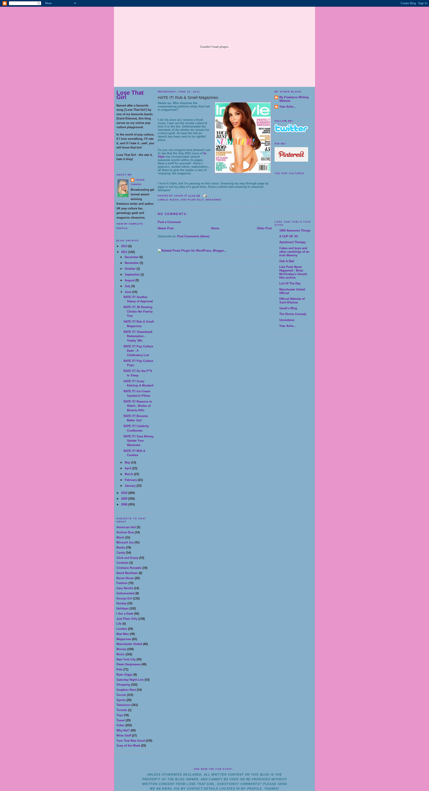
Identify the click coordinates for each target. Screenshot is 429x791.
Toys (119, 715)
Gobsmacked (125, 593)
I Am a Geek (124, 613)
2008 (124, 504)
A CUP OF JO (288, 236)
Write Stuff (123, 735)
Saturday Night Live (130, 679)
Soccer (121, 695)
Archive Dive (125, 532)
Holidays (122, 608)
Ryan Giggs (124, 674)
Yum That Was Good (130, 740)
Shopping (123, 684)
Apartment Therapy (292, 242)
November (132, 263)
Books (120, 547)
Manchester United (129, 644)
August (130, 280)
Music (120, 654)
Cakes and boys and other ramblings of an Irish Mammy (294, 251)
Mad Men (122, 634)
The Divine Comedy (292, 314)
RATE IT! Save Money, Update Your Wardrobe (139, 441)
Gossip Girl (124, 598)
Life (119, 623)
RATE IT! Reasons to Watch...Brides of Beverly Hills (138, 406)
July (128, 286)
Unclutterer (286, 320)
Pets (119, 669)
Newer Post (165, 228)
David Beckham (127, 573)
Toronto (121, 710)
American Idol (126, 527)
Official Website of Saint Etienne (292, 300)
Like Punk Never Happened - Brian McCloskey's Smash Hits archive (293, 272)
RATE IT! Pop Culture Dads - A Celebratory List (138, 351)
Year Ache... (287, 106)
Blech (120, 537)
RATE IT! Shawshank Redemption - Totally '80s (138, 336)
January (131, 485)
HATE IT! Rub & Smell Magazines (188, 97)
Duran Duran (125, 578)
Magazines (123, 639)
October (131, 268)
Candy (120, 552)
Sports (121, 700)
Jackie (140, 180)
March (129, 474)
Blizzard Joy (125, 542)
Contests (122, 562)
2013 (124, 246)
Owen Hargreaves (128, 664)
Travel (120, 720)
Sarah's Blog (288, 308)
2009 (124, 498)
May (128, 462)
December (132, 257)
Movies (121, 649)
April (128, 468)
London (121, 628)
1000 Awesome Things (294, 230)
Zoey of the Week (128, 745)
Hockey (121, 603)
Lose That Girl (130, 94)
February (131, 480)
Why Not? (123, 730)
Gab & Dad (286, 261)
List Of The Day (290, 283)
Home (215, 228)
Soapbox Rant (126, 689)
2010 (124, 493)
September (133, 274)
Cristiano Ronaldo (128, 568)
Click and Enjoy (127, 557)
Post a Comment (169, 222)
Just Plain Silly (126, 618)
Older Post (264, 228)
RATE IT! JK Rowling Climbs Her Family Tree (138, 311)
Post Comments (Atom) (193, 236)
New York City (126, 659)
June (128, 292)
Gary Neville (124, 588)
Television (123, 705)
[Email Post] (204, 195)
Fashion (122, 583)
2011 (124, 252)
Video (120, 725)
